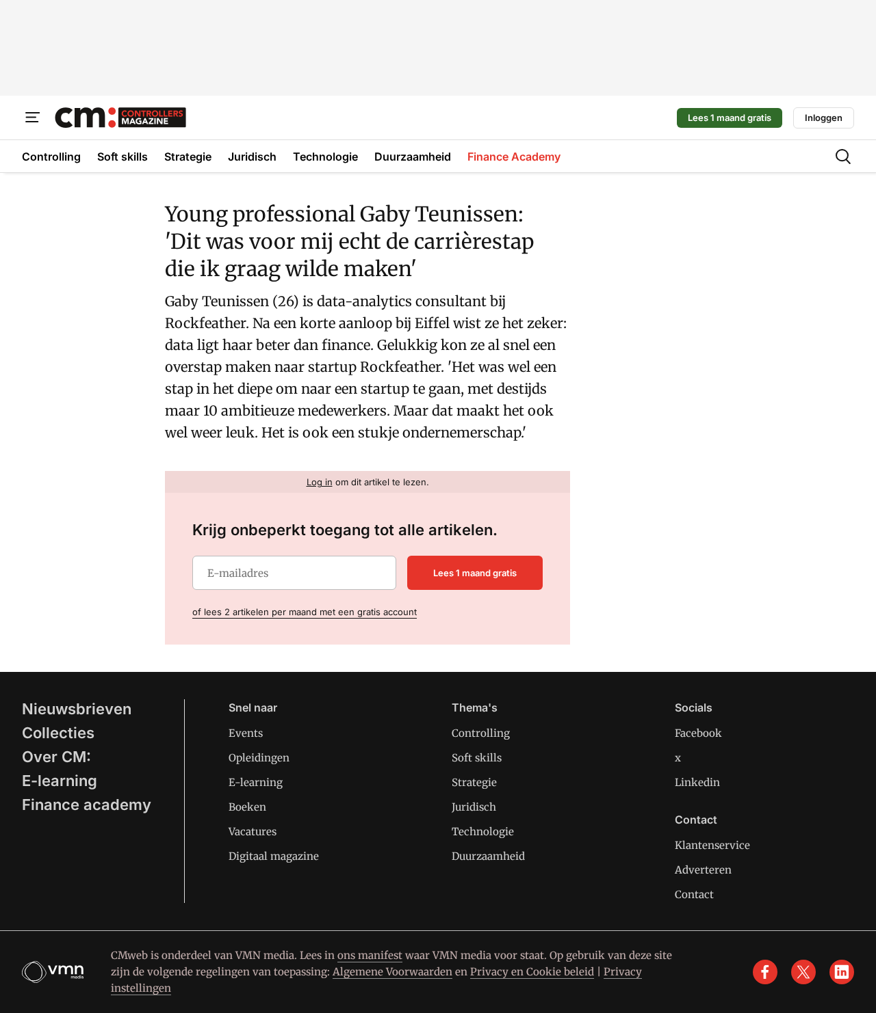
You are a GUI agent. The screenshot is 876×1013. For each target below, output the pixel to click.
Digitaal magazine (274, 856)
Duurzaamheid (488, 856)
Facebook (698, 733)
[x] (803, 972)
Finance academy (86, 804)
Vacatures (252, 831)
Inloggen (823, 117)
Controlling (481, 733)
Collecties (58, 733)
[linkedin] (841, 972)
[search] (843, 156)
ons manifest (369, 955)
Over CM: (56, 757)
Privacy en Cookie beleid (532, 971)
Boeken (247, 806)
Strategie (474, 782)
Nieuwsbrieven (76, 709)
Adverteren (703, 869)
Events (246, 733)
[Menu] (33, 117)
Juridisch (474, 806)
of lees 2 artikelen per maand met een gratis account (304, 611)
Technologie (483, 831)
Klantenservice (712, 845)
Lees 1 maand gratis (729, 117)
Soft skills (477, 757)
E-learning (59, 780)
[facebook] (765, 972)
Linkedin (697, 782)
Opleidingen (259, 757)
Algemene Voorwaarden (392, 971)
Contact (694, 894)
